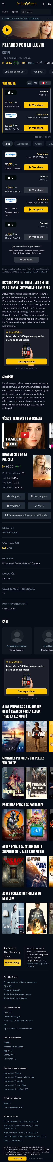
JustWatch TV (10, 1058)
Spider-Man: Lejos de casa (15, 998)
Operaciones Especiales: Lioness (18, 1028)
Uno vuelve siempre (13, 1107)
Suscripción (23, 143)
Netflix (7, 1042)
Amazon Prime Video (13, 1046)
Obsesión (8, 986)
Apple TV (8, 1050)
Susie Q (7, 1103)
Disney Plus (9, 1054)
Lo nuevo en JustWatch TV (16, 1089)
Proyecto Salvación (12, 990)
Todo (7, 143)
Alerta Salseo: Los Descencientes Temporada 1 (25, 1136)
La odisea (8, 1012)
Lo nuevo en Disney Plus (15, 1085)
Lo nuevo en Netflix (12, 1073)
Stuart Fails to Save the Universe (18, 1020)
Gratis (38, 143)
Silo (5, 1024)
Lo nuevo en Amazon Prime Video (19, 1077)
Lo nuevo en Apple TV (14, 1081)
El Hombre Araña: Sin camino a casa (20, 982)
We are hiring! (12, 962)
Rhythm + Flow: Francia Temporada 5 (21, 1132)
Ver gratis (38, 71)
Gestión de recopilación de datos (38, 965)
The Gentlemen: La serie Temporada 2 (21, 1121)
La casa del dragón (12, 1016)
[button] (13, 824)
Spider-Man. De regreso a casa (17, 994)
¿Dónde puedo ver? (15, 71)
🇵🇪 (43, 82)
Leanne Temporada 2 (13, 1140)
